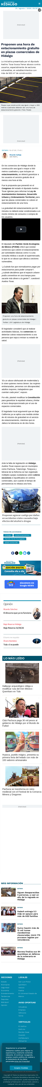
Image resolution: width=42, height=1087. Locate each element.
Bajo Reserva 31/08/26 (13, 627)
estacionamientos (22, 535)
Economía (5, 990)
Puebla (21, 990)
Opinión (8, 604)
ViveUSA (21, 1035)
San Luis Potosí (24, 982)
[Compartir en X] (16, 553)
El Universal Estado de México (27, 995)
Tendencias (5, 996)
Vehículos (22, 1013)
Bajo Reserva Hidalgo (12, 624)
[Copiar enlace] (28, 553)
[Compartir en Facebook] (12, 553)
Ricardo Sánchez (10, 609)
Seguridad (5, 987)
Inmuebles (22, 1007)
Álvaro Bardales (10, 641)
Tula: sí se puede (11, 644)
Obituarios (22, 1041)
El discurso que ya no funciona (17, 612)
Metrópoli (5, 1002)
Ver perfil (14, 157)
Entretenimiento (7, 993)
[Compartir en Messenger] (24, 553)
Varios (20, 1016)
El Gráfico (22, 1026)
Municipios (5, 985)
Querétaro (22, 985)
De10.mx (21, 1029)
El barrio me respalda (11, 637)
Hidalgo (8, 535)
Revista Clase (23, 1032)
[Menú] (39, 3)
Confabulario (23, 1038)
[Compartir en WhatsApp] (20, 553)
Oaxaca (21, 987)
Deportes (5, 999)
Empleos (22, 1010)
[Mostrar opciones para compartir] (39, 10)
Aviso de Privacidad (22, 1061)
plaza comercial (11, 542)
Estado (5, 150)
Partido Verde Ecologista (15, 539)
